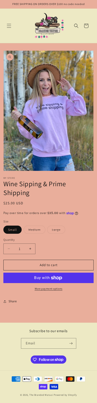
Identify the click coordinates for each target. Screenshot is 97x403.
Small (12, 230)
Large (58, 230)
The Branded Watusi (41, 394)
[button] (9, 26)
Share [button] (13, 301)
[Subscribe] (71, 343)
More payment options (48, 288)
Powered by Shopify (65, 394)
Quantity (9, 240)
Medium (36, 230)
